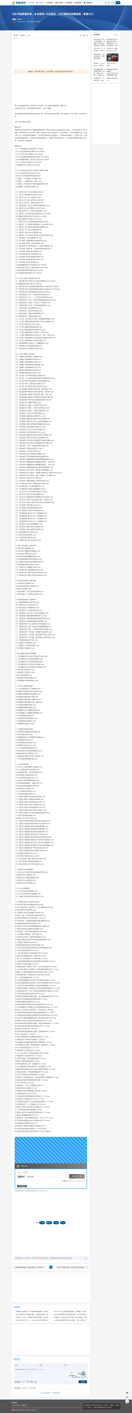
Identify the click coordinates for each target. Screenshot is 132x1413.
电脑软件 (50, 3)
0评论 (38, 21)
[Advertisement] (51, 53)
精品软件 (79, 3)
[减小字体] (81, 35)
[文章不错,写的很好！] (24, 1382)
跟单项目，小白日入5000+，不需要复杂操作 (99, 65)
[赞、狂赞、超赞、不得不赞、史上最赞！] (28, 1382)
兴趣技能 (69, 3)
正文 (28, 35)
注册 (113, 2)
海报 (57, 1222)
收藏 (37, 1222)
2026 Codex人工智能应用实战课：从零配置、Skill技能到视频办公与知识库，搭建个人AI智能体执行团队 (85, 1311)
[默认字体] (84, 35)
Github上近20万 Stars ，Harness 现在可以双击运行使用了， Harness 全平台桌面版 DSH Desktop (46, 1320)
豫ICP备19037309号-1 (20, 1410)
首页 (32, 3)
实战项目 (41, 3)
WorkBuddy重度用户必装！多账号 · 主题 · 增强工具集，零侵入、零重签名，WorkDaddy (81, 1320)
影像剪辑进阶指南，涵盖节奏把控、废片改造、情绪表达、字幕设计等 (31, 1267)
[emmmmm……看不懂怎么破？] (26, 1382)
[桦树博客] (20, 2)
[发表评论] (127, 1397)
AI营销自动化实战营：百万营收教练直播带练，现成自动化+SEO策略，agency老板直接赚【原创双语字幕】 (48, 1311)
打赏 (43, 1222)
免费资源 (89, 3)
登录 (118, 2)
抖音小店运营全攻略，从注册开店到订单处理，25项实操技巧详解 (73, 1267)
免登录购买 (22, 1186)
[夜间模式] (109, 3)
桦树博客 (14, 1403)
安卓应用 (60, 3)
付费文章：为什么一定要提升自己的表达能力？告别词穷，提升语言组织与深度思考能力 (42, 1317)
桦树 (20, 19)
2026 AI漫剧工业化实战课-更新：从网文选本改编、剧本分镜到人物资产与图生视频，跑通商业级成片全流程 (48, 1314)
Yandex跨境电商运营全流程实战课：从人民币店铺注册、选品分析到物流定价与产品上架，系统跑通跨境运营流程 (88, 1314)
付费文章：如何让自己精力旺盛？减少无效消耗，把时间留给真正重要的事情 (77, 1317)
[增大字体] (87, 35)
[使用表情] (36, 1382)
